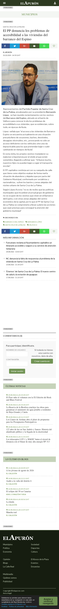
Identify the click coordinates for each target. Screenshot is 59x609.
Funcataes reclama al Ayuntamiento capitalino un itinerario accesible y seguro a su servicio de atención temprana (31, 245)
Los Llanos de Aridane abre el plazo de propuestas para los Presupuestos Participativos (27, 420)
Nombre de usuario (16, 350)
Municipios (30, 14)
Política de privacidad (16, 606)
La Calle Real (8, 566)
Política (6, 548)
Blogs (5, 563)
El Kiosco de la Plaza (40, 559)
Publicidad (7, 581)
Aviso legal (7, 593)
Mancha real (11, 512)
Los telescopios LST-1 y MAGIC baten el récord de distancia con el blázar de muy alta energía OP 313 (28, 440)
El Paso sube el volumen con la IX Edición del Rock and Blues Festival (28, 398)
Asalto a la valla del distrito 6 (18, 481)
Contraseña (12, 359)
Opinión (6, 559)
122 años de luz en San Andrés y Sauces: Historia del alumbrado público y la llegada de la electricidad (29, 430)
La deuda (10, 502)
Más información (31, 606)
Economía (7, 551)
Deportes (35, 548)
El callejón (11, 473)
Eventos (34, 563)
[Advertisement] (29, 304)
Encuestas (35, 566)
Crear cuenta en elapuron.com (42, 362)
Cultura (34, 551)
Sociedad (35, 544)
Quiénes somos (10, 578)
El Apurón (7, 52)
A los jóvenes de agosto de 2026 (20, 470)
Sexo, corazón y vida (16, 494)
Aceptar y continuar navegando (48, 601)
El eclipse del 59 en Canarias (18, 491)
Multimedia (8, 574)
